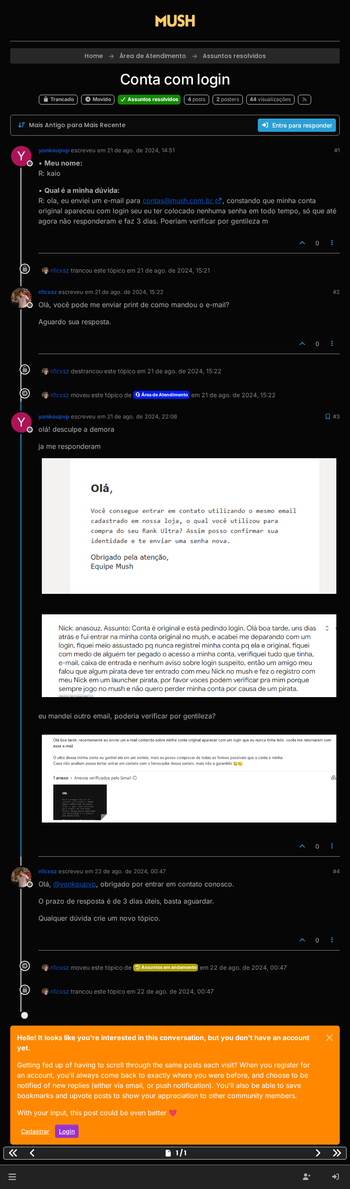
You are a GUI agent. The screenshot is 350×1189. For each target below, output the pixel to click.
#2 (336, 291)
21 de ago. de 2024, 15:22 (129, 291)
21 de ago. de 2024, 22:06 (142, 416)
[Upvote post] (302, 243)
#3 (336, 416)
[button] (12, 1177)
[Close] (329, 1037)
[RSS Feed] (304, 99)
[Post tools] (332, 243)
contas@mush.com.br (178, 200)
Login (67, 1131)
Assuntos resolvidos (152, 99)
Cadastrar (35, 1131)
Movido (101, 99)
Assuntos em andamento (168, 967)
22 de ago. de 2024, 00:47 (130, 871)
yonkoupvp (53, 150)
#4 (336, 871)
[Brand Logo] (175, 20)
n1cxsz (59, 270)
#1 (337, 150)
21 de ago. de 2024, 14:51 (141, 150)
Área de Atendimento (164, 395)
